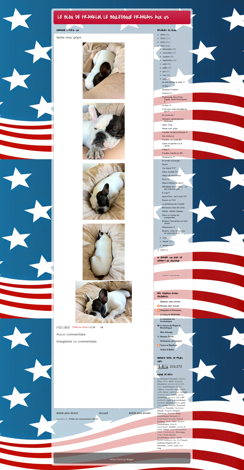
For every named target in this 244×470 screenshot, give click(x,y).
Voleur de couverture (171, 175)
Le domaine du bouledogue (167, 320)
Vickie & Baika (167, 350)
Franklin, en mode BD (172, 140)
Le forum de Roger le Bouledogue (170, 327)
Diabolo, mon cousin (170, 302)
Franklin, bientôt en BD (172, 153)
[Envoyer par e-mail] (57, 327)
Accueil (103, 413)
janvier (166, 245)
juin (164, 71)
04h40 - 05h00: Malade (172, 211)
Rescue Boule (167, 337)
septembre (168, 60)
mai (164, 75)
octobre (166, 57)
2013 (162, 38)
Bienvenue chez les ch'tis (173, 208)
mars (165, 238)
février (166, 241)
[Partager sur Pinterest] (68, 327)
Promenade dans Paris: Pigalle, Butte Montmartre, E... (175, 99)
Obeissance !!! (168, 227)
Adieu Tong (167, 125)
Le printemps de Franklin (173, 204)
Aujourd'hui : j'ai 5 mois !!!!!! (174, 196)
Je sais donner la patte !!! (173, 82)
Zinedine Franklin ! (170, 90)
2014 (162, 35)
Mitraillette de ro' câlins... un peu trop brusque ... (174, 188)
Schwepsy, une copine (171, 341)
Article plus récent (67, 413)
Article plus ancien (140, 413)
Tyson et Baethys (168, 345)
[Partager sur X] (63, 327)
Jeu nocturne (168, 136)
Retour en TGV (169, 200)
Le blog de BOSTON (170, 315)
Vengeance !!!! (168, 157)
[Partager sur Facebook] (65, 327)
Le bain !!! (166, 105)
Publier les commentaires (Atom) (83, 419)
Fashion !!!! (167, 93)
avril (165, 79)
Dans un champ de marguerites (170, 216)
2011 (162, 46)
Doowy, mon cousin (169, 306)
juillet (165, 68)
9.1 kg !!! (166, 193)
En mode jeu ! (168, 115)
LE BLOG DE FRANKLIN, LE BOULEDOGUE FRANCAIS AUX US (113, 17)
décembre (167, 49)
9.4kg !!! (165, 149)
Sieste (165, 164)
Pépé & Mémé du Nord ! (173, 183)
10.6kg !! (166, 86)
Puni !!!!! (165, 179)
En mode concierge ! (171, 161)
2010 (162, 250)
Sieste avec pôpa (169, 129)
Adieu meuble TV (169, 172)
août (165, 64)
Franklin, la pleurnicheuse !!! (174, 132)
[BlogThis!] (60, 327)
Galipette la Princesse (170, 310)
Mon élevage (166, 332)
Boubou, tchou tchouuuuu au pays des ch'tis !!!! (173, 232)
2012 (162, 42)
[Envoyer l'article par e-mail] (101, 327)
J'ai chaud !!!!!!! (169, 168)
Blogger (130, 459)
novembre (167, 53)
